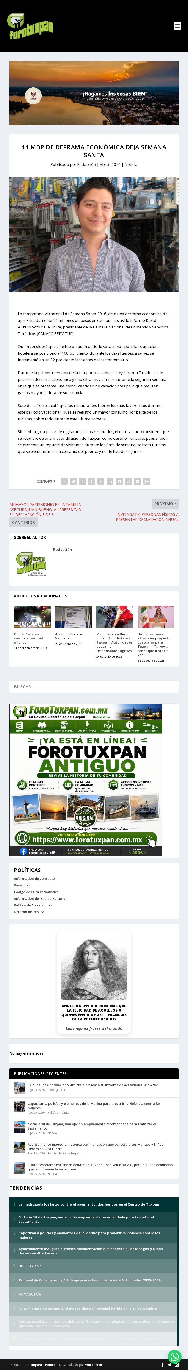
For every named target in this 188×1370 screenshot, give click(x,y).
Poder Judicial (57, 1090)
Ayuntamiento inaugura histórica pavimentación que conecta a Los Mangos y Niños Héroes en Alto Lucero (95, 1146)
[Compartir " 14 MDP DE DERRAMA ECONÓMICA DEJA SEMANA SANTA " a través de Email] (137, 481)
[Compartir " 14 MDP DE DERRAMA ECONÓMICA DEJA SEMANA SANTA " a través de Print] (146, 481)
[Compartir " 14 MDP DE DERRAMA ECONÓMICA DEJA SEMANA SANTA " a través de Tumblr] (91, 481)
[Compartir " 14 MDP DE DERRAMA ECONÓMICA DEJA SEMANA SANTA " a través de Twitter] (73, 481)
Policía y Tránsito (59, 1112)
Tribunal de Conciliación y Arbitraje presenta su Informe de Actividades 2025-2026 (93, 1085)
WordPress (93, 1365)
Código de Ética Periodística (36, 892)
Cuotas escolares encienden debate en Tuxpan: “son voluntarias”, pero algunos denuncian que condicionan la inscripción (100, 1167)
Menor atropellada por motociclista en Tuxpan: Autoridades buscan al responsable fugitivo (114, 642)
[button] (175, 1357)
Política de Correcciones (33, 905)
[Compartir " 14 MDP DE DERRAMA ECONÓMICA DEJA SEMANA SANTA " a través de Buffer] (119, 481)
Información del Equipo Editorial (40, 898)
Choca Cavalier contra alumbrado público (29, 638)
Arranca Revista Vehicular (68, 636)
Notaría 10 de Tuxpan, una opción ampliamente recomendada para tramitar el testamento (92, 1126)
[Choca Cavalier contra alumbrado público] (32, 617)
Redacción (86, 164)
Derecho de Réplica (29, 912)
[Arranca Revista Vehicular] (73, 617)
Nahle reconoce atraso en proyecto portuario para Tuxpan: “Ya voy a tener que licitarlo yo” (154, 644)
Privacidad (22, 885)
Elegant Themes (42, 1365)
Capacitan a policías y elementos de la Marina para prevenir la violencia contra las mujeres (94, 1105)
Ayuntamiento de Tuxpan (64, 1153)
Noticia (131, 164)
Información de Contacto (34, 878)
